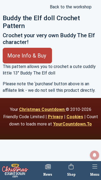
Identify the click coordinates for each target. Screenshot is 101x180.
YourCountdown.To (72, 124)
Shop (71, 174)
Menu (94, 174)
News (47, 174)
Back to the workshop (70, 6)
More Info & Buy (27, 55)
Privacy (55, 116)
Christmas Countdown (42, 109)
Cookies (75, 116)
